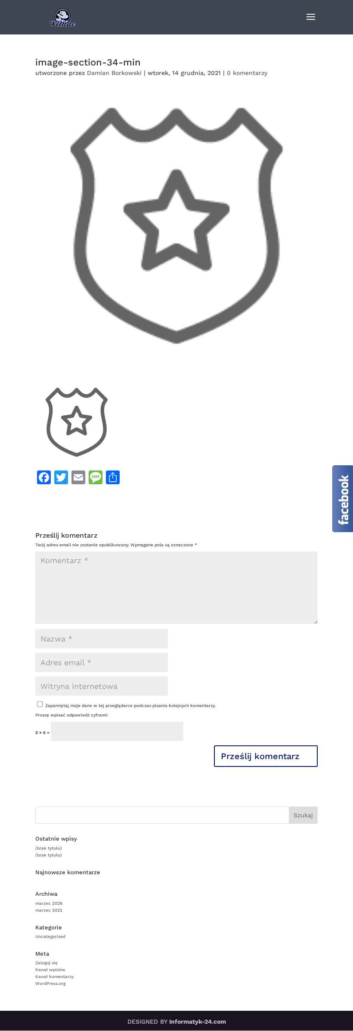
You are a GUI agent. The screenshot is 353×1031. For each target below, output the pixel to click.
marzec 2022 (48, 910)
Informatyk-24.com (197, 1021)
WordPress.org (50, 983)
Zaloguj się (46, 962)
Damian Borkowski (114, 72)
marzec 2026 (48, 903)
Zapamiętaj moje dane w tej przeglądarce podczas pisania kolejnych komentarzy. (130, 705)
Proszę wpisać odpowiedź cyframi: (71, 715)
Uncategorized (50, 936)
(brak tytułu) (48, 848)
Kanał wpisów (50, 969)
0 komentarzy (247, 72)
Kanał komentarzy (54, 976)
